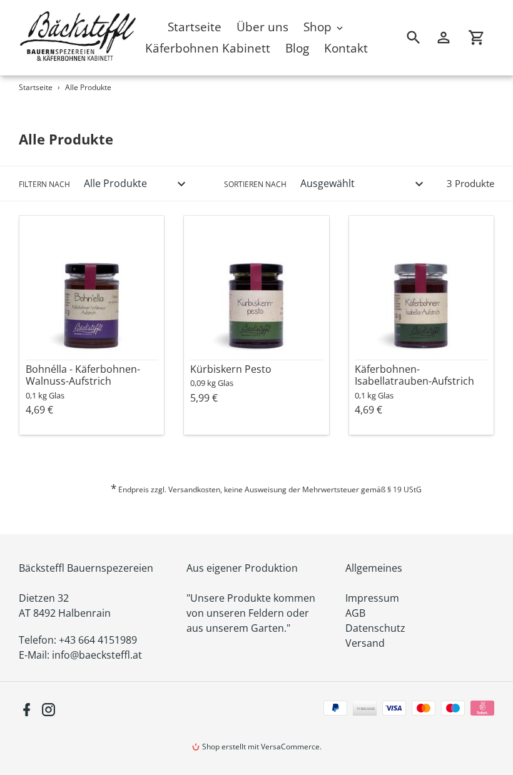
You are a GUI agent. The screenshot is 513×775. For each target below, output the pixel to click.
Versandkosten (194, 489)
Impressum (372, 598)
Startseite (36, 87)
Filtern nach (44, 184)
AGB (355, 613)
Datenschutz (375, 628)
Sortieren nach (255, 184)
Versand (365, 643)
